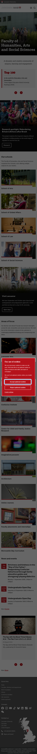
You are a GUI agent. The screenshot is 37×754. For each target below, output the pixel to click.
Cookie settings (9, 392)
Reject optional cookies (17, 387)
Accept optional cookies (18, 382)
